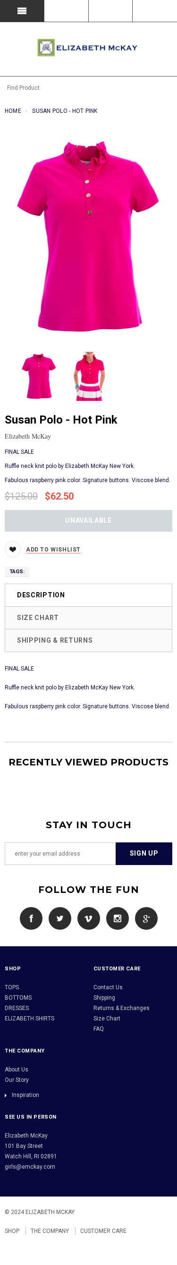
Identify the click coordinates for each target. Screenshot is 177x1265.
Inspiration (25, 1095)
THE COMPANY (50, 1231)
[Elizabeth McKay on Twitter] (57, 918)
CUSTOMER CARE (103, 1231)
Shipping (104, 997)
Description (41, 595)
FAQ (98, 1029)
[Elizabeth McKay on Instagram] (115, 918)
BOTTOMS (18, 997)
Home (13, 111)
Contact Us (108, 987)
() (155, 11)
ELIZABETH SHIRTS (29, 1018)
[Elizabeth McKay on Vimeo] (86, 918)
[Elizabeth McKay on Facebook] (31, 918)
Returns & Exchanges (121, 1008)
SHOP (12, 1231)
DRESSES (17, 1008)
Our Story (17, 1080)
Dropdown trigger (66, 11)
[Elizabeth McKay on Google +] (144, 918)
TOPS (12, 987)
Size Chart (38, 617)
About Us (16, 1069)
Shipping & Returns (55, 640)
